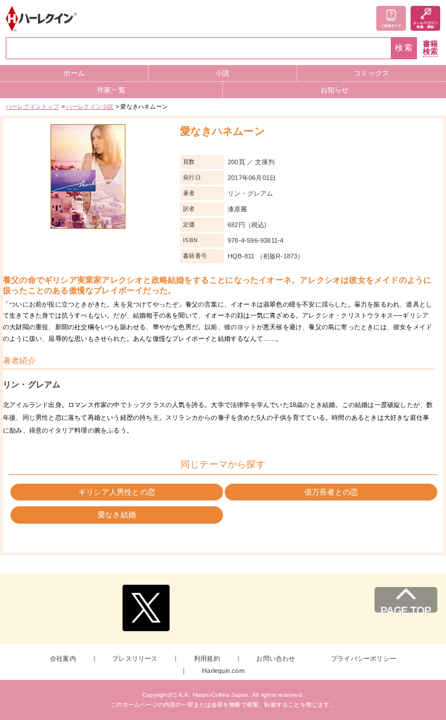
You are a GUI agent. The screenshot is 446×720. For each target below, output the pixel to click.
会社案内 (63, 659)
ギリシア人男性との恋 (116, 492)
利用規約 (207, 659)
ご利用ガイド (391, 18)
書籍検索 (430, 48)
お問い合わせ (275, 659)
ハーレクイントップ (32, 106)
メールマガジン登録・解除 (425, 18)
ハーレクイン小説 (90, 106)
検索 (404, 48)
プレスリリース (134, 659)
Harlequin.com (223, 671)
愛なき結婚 (117, 514)
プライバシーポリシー (363, 659)
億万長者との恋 (331, 492)
